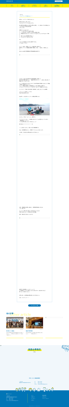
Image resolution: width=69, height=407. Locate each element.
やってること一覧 (34, 305)
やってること (34, 5)
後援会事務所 (57, 5)
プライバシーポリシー (45, 398)
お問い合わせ (59, 1)
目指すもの (23, 5)
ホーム (12, 5)
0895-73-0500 (40, 381)
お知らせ (45, 5)
